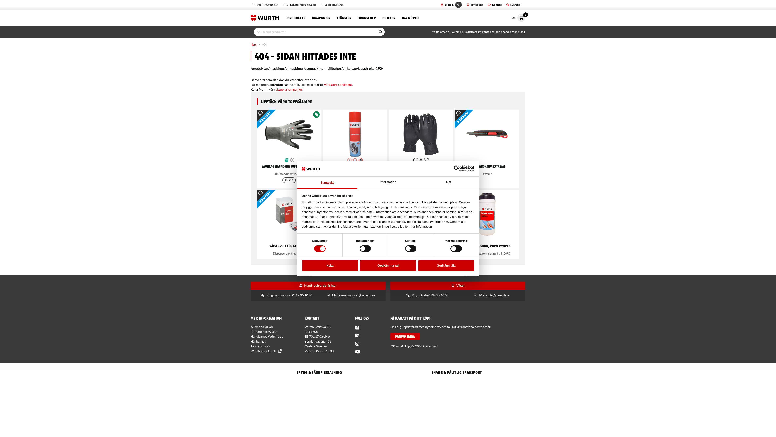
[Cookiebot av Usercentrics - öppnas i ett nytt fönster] (456, 168)
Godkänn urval (388, 265)
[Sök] (380, 32)
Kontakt (497, 4)
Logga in (449, 4)
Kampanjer (321, 18)
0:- (518, 17)
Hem (254, 44)
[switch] (365, 248)
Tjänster (344, 18)
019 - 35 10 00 (324, 351)
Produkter (296, 18)
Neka (329, 265)
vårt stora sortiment (338, 84)
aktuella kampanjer (289, 89)
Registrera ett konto (476, 31)
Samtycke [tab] (327, 182)
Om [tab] (448, 182)
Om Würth (410, 18)
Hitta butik (477, 4)
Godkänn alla (446, 265)
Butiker (388, 18)
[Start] (266, 18)
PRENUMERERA (405, 336)
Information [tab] (388, 182)
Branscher (367, 18)
